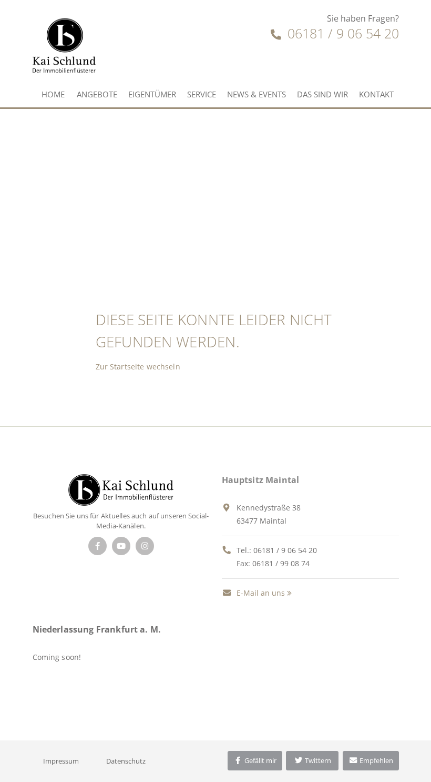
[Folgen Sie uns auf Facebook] (97, 546)
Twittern (317, 760)
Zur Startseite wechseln (138, 367)
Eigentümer (152, 94)
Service (201, 94)
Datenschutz (126, 761)
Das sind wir (322, 94)
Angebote (97, 94)
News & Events (256, 94)
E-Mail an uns (259, 593)
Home (53, 94)
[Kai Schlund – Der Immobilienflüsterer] (120, 489)
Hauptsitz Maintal (261, 480)
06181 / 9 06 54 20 (341, 33)
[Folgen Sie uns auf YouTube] (121, 546)
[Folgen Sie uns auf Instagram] (145, 546)
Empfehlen (375, 760)
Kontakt (376, 94)
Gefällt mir (259, 760)
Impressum (61, 761)
